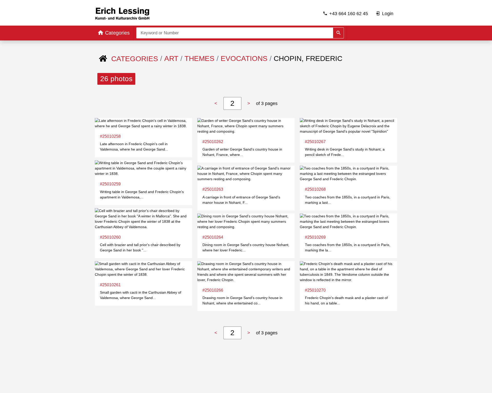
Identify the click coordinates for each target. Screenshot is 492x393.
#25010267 (315, 142)
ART (171, 58)
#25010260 (110, 237)
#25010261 (110, 285)
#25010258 (110, 136)
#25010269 (315, 237)
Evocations (244, 58)
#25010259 (110, 184)
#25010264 (212, 237)
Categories (134, 59)
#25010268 (315, 189)
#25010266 (212, 290)
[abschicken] (338, 32)
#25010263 (212, 189)
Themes (199, 58)
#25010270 (315, 290)
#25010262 (212, 142)
